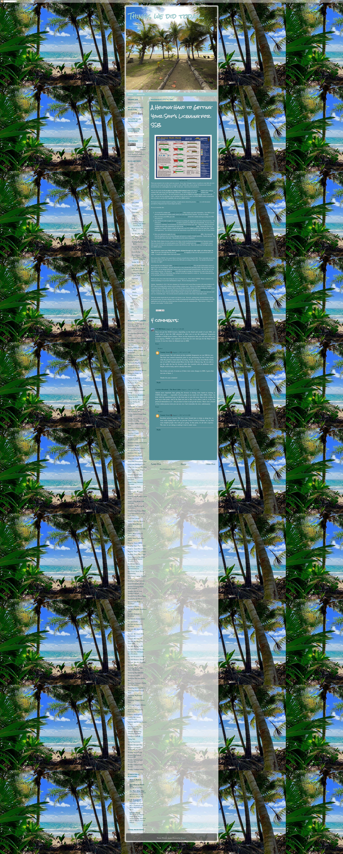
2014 (132, 196)
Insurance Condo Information (137, 442)
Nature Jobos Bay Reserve (136, 521)
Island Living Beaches (135, 475)
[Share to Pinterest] (163, 310)
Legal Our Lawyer (134, 518)
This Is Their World (138, 265)
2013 (132, 200)
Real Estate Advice (134, 564)
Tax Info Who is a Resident (137, 662)
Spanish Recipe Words (135, 599)
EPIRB (198, 243)
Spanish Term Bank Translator (134, 602)
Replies (160, 348)
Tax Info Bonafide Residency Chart (137, 610)
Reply (157, 344)
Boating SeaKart (133, 360)
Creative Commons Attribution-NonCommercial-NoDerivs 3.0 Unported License (137, 152)
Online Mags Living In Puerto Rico (135, 534)
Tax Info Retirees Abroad (136, 659)
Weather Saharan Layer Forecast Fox (135, 761)
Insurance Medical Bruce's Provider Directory (136, 449)
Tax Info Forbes (133, 621)
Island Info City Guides (135, 456)
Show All (144, 825)
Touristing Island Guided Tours (136, 691)
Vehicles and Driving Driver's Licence (137, 723)
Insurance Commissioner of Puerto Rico (137, 429)
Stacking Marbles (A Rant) (138, 243)
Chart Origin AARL (183, 180)
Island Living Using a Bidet (137, 511)
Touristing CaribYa (134, 675)
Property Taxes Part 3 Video (137, 551)
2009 (132, 312)
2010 (132, 309)
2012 (132, 302)
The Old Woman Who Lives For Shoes (139, 248)
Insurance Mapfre (133, 445)
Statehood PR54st (133, 606)
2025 (132, 167)
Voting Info (131, 739)
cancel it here (180, 252)
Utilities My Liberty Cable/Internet (134, 718)
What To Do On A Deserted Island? (138, 269)
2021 (132, 174)
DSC (199, 190)
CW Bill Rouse (160, 329)
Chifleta (132, 781)
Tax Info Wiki (132, 665)
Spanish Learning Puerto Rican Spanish (136, 587)
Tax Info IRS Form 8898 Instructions (136, 635)
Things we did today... (166, 16)
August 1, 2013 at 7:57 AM (190, 389)
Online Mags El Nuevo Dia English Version (136, 530)
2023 (132, 171)
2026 (132, 164)
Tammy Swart (165, 352)
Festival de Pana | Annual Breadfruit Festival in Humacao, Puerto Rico (138, 795)
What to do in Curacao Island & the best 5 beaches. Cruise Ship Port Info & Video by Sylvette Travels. (138, 818)
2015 (132, 193)
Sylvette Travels (135, 813)
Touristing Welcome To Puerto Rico (135, 711)
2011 (132, 306)
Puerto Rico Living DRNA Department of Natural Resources (136, 559)
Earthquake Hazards (134, 406)
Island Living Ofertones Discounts (135, 483)
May (134, 286)
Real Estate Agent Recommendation (133, 567)
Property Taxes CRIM (135, 543)
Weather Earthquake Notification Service (134, 748)
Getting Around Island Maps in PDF (137, 415)
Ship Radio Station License (168, 222)
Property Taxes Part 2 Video (137, 549)
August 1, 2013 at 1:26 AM (175, 329)
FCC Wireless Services (190, 226)
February (135, 295)
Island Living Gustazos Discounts (135, 478)
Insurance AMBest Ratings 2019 (136, 424)
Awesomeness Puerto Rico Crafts (136, 334)
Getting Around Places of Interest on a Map (136, 420)
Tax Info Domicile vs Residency (134, 615)
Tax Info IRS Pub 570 (135, 638)
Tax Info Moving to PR (135, 646)
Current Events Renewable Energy (136, 391)
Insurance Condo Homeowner (133, 434)
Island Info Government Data (137, 461)
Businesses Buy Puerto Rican (137, 363)
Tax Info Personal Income (136, 649)
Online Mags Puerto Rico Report (136, 539)
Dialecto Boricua (135, 779)
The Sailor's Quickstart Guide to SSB (182, 265)
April (134, 289)
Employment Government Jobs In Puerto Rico (136, 410)
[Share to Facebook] (162, 310)
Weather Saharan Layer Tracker (135, 765)
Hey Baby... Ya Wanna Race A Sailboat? (139, 238)
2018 (132, 184)
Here (198, 202)
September (136, 212)
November (135, 206)
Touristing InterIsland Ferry (137, 688)
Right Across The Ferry (137, 230)
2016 (132, 190)
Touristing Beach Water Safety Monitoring (135, 669)
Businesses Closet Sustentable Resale (134, 366)
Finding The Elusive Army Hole (138, 274)
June (134, 282)
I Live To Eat (136, 252)
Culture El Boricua (134, 378)
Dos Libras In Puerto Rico (137, 785)
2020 (132, 177)
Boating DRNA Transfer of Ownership (136, 351)
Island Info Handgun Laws (136, 464)
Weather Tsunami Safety (136, 769)
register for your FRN (176, 212)
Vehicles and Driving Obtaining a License (134, 732)
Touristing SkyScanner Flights (135, 696)
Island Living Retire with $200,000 (136, 502)
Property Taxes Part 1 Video (137, 546)
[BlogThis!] (158, 310)
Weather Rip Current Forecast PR (134, 756)
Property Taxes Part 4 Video (137, 554)
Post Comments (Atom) (167, 469)
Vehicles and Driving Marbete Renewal (134, 728)
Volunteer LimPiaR (134, 736)
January (135, 298)
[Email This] (157, 310)
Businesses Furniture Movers (137, 370)
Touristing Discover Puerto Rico (136, 679)
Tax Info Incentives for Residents (135, 625)
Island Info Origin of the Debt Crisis (136, 471)
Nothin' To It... (136, 262)
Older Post (210, 463)
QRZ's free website (206, 290)
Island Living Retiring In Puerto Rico (136, 507)
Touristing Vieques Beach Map (136, 701)
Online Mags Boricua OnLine (135, 525)
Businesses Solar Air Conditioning (134, 374)
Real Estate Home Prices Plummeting (136, 572)
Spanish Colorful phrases (136, 584)
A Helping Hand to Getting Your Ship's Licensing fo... (139, 223)
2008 (132, 315)
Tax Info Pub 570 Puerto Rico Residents (136, 653)
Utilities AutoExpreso (135, 714)
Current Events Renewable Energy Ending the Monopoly (136, 402)
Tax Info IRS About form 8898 (136, 630)
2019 (132, 180)
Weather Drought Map (135, 745)
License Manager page (181, 216)
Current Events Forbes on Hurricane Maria (136, 382)
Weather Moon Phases (135, 752)
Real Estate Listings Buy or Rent (137, 577)
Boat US (211, 192)
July (133, 219)
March (134, 292)
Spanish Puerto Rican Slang (137, 596)
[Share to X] (160, 310)
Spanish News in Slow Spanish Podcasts (135, 592)
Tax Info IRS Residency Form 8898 (135, 642)
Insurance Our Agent (134, 453)
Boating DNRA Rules (135, 348)
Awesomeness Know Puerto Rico (137, 329)
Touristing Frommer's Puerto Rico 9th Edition (137, 684)
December (135, 203)
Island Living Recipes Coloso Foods (137, 497)
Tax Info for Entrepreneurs (136, 619)
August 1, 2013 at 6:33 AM (181, 352)
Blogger (183, 838)
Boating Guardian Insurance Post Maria (137, 356)
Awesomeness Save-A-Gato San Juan (137, 339)
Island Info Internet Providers (137, 467)
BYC (173, 271)
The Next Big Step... (138, 234)
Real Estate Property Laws (136, 581)
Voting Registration (134, 742)
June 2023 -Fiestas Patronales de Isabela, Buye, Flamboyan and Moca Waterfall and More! (136, 805)
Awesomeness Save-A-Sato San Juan (136, 344)
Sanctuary (135, 278)
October (135, 209)
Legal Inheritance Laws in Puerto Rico (136, 514)
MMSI (199, 192)
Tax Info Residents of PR (136, 656)
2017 (132, 187)
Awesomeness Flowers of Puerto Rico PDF (136, 325)
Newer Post (156, 463)
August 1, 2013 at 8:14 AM (181, 415)
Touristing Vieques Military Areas (137, 706)
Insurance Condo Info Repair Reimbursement (137, 439)
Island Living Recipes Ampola (135, 493)
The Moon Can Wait (136, 788)
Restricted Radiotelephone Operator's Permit (188, 234)
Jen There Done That (137, 791)
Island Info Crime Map (135, 459)
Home (130, 94)
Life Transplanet (135, 800)
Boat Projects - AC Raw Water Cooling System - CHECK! (139, 257)
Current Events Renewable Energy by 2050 (136, 396)
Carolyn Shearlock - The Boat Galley (168, 389)
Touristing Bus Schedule (136, 673)
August (134, 215)
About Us (141, 94)
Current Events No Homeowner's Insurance (135, 386)
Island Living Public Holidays (134, 488)
